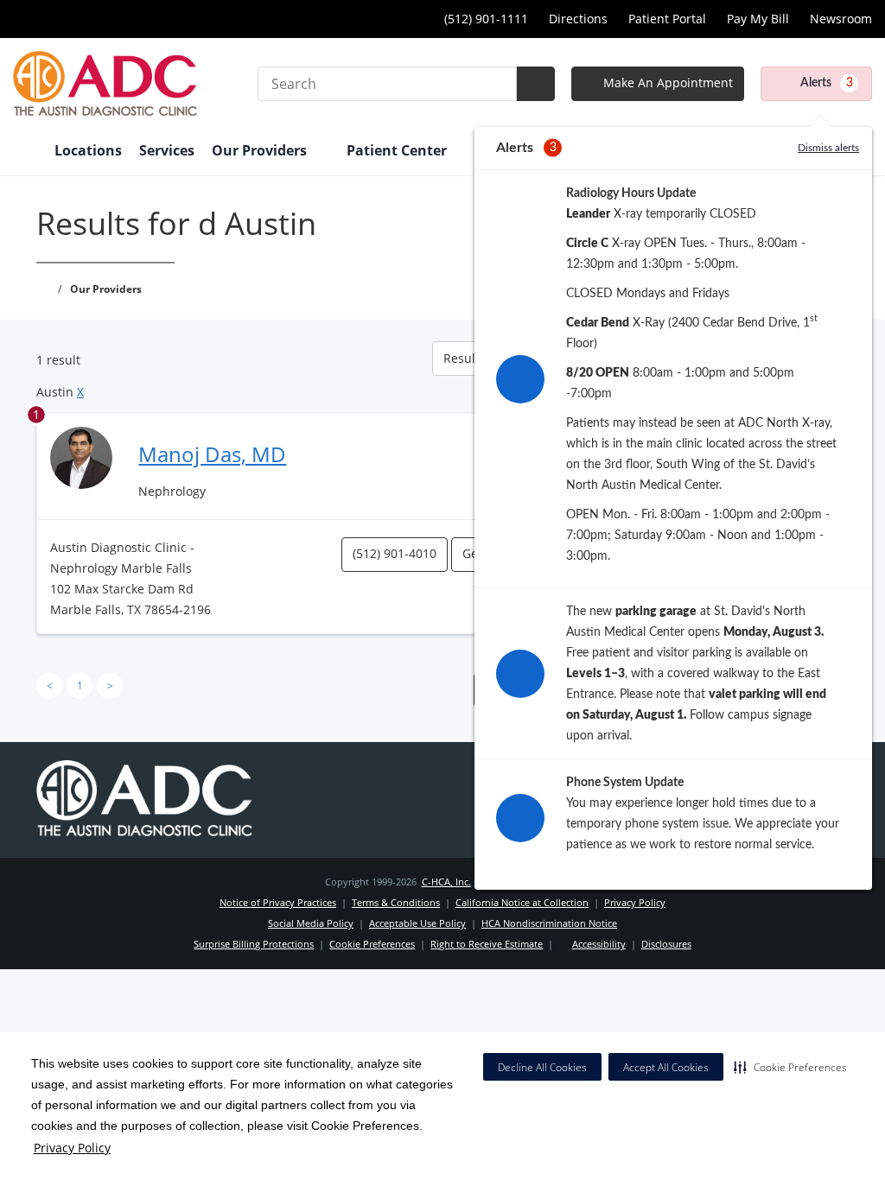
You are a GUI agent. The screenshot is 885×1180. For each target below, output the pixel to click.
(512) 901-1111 (486, 18)
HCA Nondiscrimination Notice (549, 923)
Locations (88, 150)
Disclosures (666, 943)
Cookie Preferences (372, 943)
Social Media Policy (310, 923)
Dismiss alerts (828, 148)
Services (166, 150)
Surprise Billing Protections (254, 943)
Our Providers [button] (261, 150)
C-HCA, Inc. (446, 881)
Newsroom (841, 18)
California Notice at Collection (522, 902)
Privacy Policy (72, 1147)
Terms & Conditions (396, 902)
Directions (578, 18)
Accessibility (599, 943)
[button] (790, 1067)
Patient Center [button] (398, 150)
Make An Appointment (666, 82)
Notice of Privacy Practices (278, 902)
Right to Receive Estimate (486, 943)
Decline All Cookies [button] (542, 1067)
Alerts (826, 83)
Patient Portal (667, 18)
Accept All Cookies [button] (666, 1067)
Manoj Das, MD (212, 454)
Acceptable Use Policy (417, 923)
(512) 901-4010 (394, 553)
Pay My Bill (758, 18)
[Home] (25, 152)
